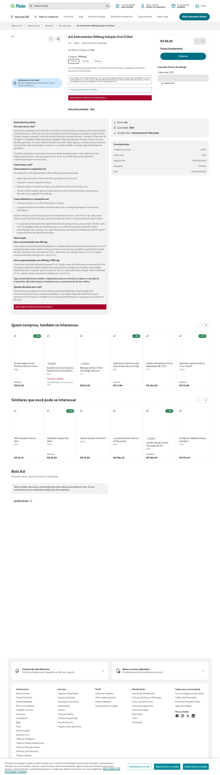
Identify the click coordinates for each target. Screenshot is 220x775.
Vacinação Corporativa (68, 702)
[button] (36, 60)
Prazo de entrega (140, 710)
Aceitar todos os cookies (196, 767)
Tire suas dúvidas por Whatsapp (146, 697)
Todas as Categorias (25, 739)
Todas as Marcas (23, 755)
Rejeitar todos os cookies (167, 767)
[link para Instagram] (182, 716)
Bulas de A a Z (22, 735)
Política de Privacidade (186, 697)
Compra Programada (67, 718)
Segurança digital (183, 706)
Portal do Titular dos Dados (187, 702)
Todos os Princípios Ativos (28, 747)
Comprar (183, 56)
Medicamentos (33, 26)
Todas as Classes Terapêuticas (30, 743)
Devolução (137, 722)
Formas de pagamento (142, 706)
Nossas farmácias (24, 697)
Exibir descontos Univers (194, 16)
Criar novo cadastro (104, 693)
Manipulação (64, 706)
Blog (18, 722)
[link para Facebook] (177, 716)
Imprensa (20, 714)
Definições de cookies (140, 767)
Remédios (49, 26)
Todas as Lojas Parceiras (27, 751)
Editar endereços (103, 702)
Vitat (18, 726)
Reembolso (137, 714)
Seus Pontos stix (65, 722)
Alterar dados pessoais (105, 697)
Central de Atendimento (143, 693)
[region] (110, 767)
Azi (125, 122)
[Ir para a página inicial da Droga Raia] (17, 6)
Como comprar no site (142, 702)
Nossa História (22, 693)
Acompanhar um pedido (106, 706)
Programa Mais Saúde (68, 693)
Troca (134, 718)
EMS (204, 155)
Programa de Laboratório (69, 726)
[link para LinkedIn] (193, 716)
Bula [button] (92, 109)
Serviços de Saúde (66, 697)
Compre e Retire (65, 714)
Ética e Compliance (25, 706)
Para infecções (65, 26)
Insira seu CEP (166, 72)
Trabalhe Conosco (24, 710)
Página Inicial (16, 26)
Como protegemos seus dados (189, 693)
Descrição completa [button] (78, 109)
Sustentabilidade (24, 702)
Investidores (22, 718)
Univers (61, 710)
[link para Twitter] (188, 716)
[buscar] (107, 6)
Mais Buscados (23, 730)
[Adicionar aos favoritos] (51, 39)
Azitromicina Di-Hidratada (145, 133)
